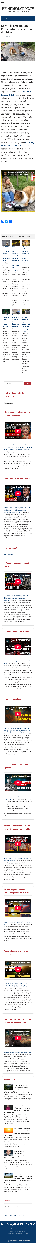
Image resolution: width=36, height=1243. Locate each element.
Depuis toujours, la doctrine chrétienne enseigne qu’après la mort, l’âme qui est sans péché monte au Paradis (17, 731)
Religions (18, 1231)
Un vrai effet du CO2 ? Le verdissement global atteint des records (22, 1088)
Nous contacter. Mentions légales (14, 1215)
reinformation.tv (18, 8)
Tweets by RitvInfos (10, 554)
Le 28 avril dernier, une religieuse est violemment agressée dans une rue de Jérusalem (16, 598)
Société (25, 1233)
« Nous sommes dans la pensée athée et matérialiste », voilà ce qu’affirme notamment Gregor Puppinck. (17, 510)
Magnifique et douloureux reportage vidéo (17, 1052)
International (15, 1229)
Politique (19, 1233)
